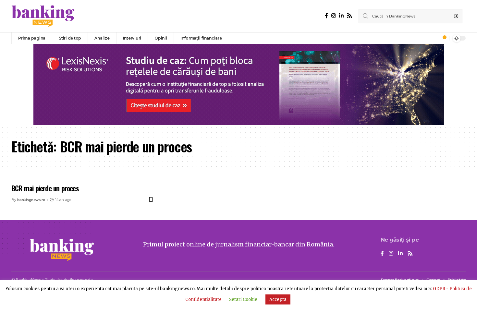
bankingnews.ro (31, 199)
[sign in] (433, 38)
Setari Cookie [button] (243, 299)
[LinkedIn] (341, 15)
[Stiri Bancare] (43, 16)
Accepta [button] (278, 299)
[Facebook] (326, 15)
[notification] (442, 38)
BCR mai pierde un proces (45, 188)
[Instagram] (333, 15)
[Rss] (349, 15)
